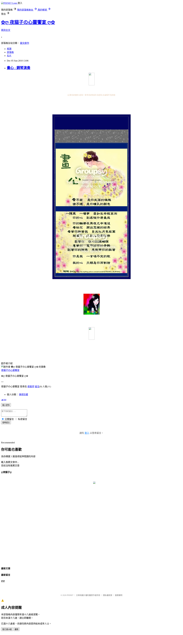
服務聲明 (118, 595)
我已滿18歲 (7, 629)
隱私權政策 (107, 595)
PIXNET (70, 595)
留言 (37, 386)
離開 (16, 629)
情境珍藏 (23, 394)
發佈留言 (6, 422)
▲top (3, 399)
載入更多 (6, 405)
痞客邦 (30, 386)
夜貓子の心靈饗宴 (10, 370)
